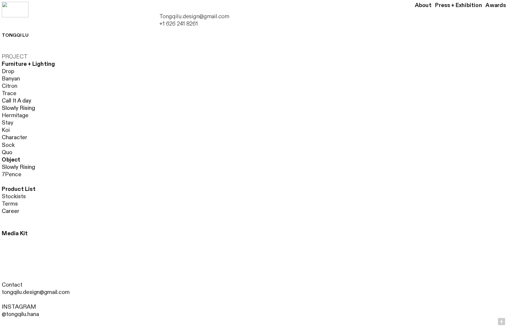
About (423, 5)
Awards (495, 5)
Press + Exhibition (458, 5)
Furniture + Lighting (28, 64)
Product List (18, 189)
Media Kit (15, 233)
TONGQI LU (15, 35)
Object (11, 160)
